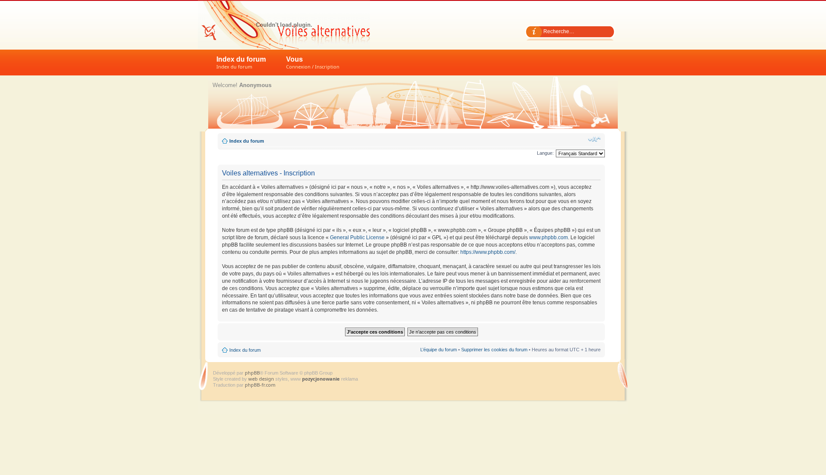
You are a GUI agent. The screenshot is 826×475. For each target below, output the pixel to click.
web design (261, 378)
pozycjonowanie (321, 378)
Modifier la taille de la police (594, 139)
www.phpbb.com (548, 237)
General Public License (357, 237)
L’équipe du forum (438, 349)
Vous (312, 63)
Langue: (545, 153)
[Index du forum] (284, 24)
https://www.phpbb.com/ (487, 252)
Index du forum (241, 63)
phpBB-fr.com (260, 384)
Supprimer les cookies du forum (494, 349)
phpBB (252, 372)
